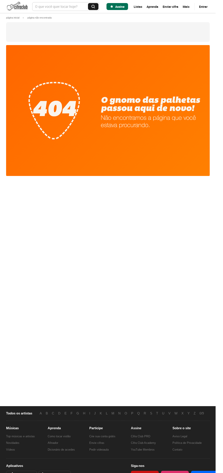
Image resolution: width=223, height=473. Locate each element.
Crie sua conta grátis (102, 436)
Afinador (53, 442)
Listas (138, 7)
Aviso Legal (179, 436)
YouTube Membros (143, 449)
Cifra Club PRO (140, 436)
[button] (39, 17)
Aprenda (152, 7)
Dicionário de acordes (61, 449)
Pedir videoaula (99, 449)
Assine (120, 7)
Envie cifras (96, 442)
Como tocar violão (59, 436)
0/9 (201, 413)
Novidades (12, 442)
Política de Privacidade (187, 442)
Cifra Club (17, 6)
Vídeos (10, 449)
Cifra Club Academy (143, 442)
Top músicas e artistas (20, 436)
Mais (186, 7)
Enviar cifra (170, 7)
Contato (177, 449)
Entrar (203, 7)
